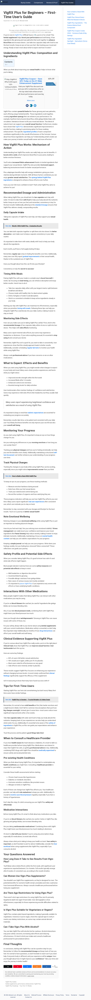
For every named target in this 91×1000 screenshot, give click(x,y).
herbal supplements (11, 984)
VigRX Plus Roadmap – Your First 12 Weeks (19, 986)
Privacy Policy (60, 995)
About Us (27, 995)
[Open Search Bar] (88, 2)
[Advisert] (4, 2)
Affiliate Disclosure (48, 995)
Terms (67, 995)
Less (33, 100)
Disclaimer (74, 995)
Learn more (48, 32)
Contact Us (28, 997)
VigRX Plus (18, 35)
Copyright (82, 995)
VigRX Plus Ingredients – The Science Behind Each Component (77, 25)
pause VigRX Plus (26, 583)
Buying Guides (25, 3)
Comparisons (38, 3)
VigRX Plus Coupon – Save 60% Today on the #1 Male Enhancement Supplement (30, 81)
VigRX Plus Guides (67, 3)
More (29, 100)
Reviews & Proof (51, 3)
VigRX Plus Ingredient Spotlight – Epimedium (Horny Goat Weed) (77, 41)
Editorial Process (36, 995)
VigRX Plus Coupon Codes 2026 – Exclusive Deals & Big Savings (77, 33)
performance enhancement (26, 984)
